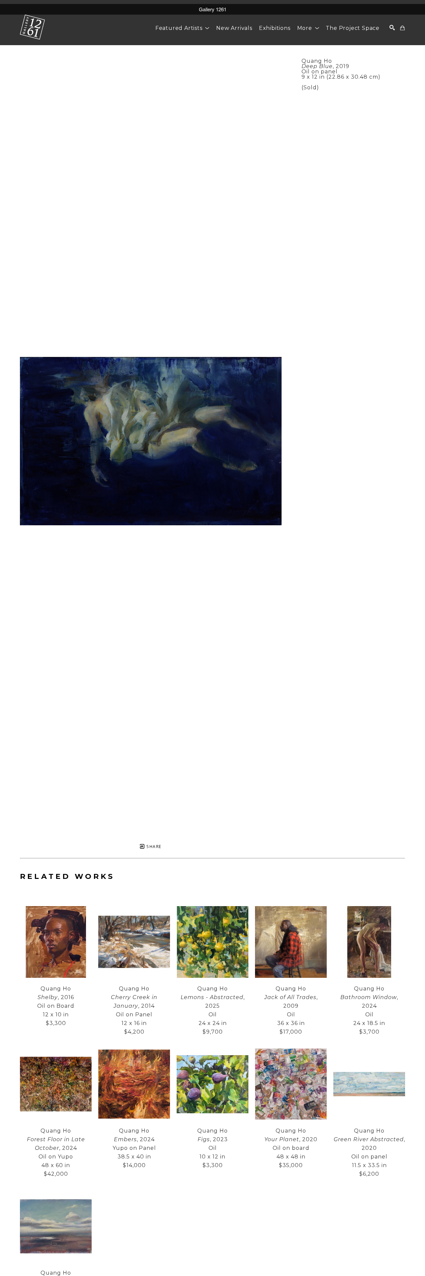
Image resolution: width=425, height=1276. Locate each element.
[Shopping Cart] (402, 28)
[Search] (392, 27)
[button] (182, 28)
